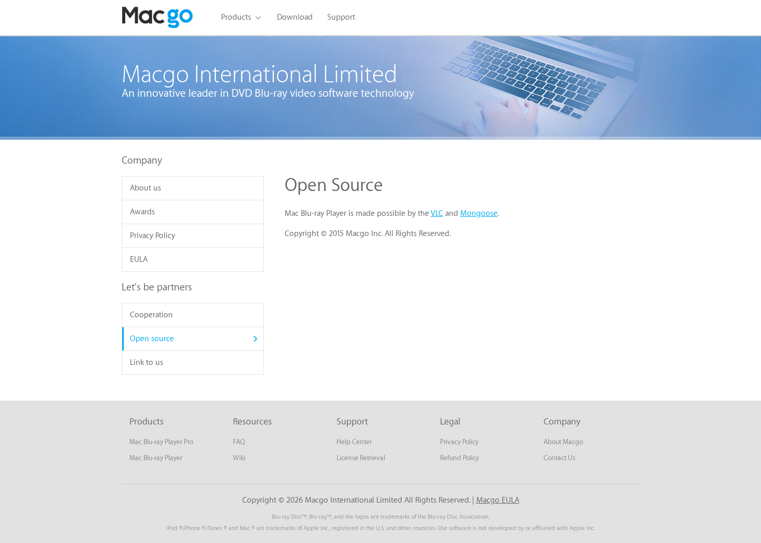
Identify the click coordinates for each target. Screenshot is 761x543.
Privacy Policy (152, 235)
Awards (142, 212)
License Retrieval (360, 458)
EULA (139, 259)
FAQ (239, 442)
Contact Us (559, 458)
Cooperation (151, 315)
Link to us (146, 362)
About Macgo (563, 442)
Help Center (354, 442)
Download (295, 17)
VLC (437, 213)
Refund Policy (459, 458)
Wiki (239, 458)
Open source (152, 338)
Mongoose (478, 213)
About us (145, 188)
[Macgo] (158, 17)
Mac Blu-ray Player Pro (161, 442)
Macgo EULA (497, 500)
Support (341, 17)
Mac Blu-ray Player (155, 458)
